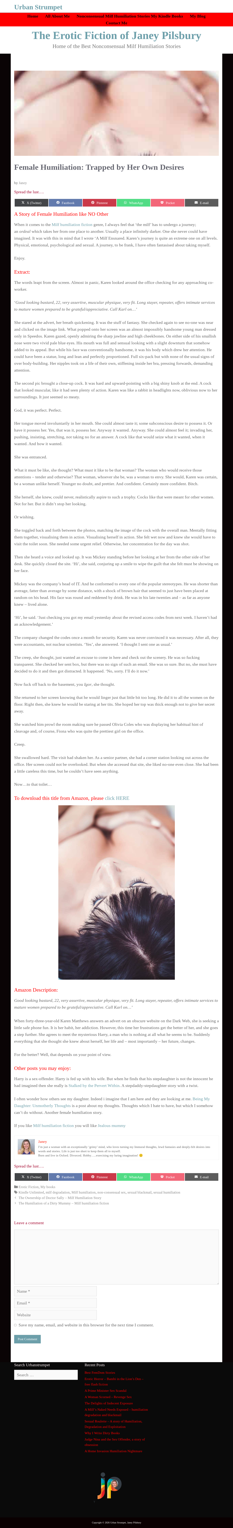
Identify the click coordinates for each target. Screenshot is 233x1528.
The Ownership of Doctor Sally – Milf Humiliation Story (60, 1198)
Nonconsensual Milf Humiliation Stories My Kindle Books (130, 16)
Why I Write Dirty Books (102, 1433)
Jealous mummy (112, 1125)
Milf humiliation (83, 1192)
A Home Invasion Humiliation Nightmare (113, 1451)
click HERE (117, 798)
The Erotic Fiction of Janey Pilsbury (116, 35)
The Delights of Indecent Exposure (109, 1403)
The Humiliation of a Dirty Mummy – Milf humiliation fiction (64, 1203)
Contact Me (116, 23)
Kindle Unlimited (31, 1192)
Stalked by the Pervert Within (94, 1085)
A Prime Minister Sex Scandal (106, 1390)
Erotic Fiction (29, 1187)
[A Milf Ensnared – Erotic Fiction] (116, 892)
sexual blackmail (139, 1192)
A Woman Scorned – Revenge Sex (108, 1397)
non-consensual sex (111, 1192)
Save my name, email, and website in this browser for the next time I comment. (86, 1325)
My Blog (198, 16)
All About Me (57, 16)
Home (32, 16)
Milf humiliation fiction (72, 224)
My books (47, 1187)
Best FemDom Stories (100, 1372)
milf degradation (58, 1192)
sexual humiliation (166, 1192)
